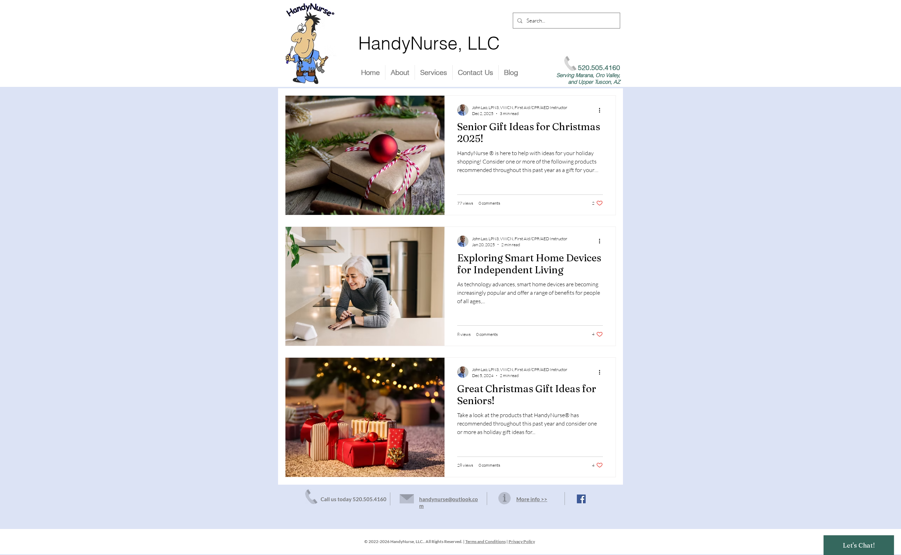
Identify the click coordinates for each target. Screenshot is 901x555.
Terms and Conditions (485, 541)
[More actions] (602, 110)
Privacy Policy (522, 541)
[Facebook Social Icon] (581, 499)
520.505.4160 (369, 499)
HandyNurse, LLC (429, 43)
